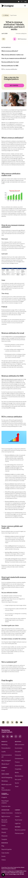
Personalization (5, 748)
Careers (17, 816)
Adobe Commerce (7, 813)
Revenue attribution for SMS (9, 66)
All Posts (6, 15)
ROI (3, 39)
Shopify (3, 832)
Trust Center (18, 820)
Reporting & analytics (5, 802)
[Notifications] (18, 1)
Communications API (6, 756)
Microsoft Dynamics (4, 821)
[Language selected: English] (15, 1)
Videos (3, 860)
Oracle (3, 825)
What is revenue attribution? (9, 51)
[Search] (21, 1)
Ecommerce (18, 748)
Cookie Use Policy (17, 867)
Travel (16, 786)
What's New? (5, 764)
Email (3, 770)
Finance (17, 762)
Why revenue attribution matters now (12, 55)
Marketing (4, 744)
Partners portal (19, 833)
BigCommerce (5, 816)
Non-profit (18, 779)
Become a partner (20, 830)
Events (3, 856)
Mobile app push (6, 784)
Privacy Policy (4, 867)
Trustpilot (4, 839)
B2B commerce (19, 744)
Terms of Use (10, 867)
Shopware (4, 836)
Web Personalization (5, 789)
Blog (2, 846)
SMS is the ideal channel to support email (10, 379)
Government (18, 765)
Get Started (14, 85)
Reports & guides (6, 849)
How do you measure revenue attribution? (13, 58)
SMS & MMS (5, 774)
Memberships (19, 776)
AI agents (4, 797)
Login (25, 1)
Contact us (18, 813)
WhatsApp (4, 781)
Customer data (5, 806)
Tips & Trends (13, 15)
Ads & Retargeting (6, 777)
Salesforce (4, 829)
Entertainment (19, 758)
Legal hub (18, 823)
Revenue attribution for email (10, 62)
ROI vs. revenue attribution (9, 69)
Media (17, 772)
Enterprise (18, 755)
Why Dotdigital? (6, 760)
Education (18, 751)
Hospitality (18, 769)
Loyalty (3, 751)
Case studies (5, 853)
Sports (17, 783)
